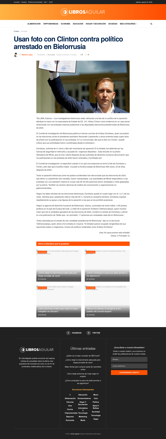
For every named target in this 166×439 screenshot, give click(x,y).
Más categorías (127, 23)
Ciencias (70, 402)
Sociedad (112, 23)
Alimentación (33, 23)
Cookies (24, 2)
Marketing (83, 416)
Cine (70, 405)
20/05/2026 (42, 315)
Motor (95, 394)
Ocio (96, 398)
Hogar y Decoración (96, 23)
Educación (78, 23)
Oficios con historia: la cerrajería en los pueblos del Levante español (104, 310)
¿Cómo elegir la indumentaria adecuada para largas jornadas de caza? (57, 274)
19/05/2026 (91, 315)
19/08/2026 (42, 279)
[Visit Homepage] (83, 12)
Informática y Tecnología (83, 410)
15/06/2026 (91, 279)
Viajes (95, 419)
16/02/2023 (41, 54)
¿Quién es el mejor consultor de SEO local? (83, 355)
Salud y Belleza (96, 406)
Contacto (17, 2)
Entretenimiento (84, 398)
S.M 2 (51, 2)
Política (96, 402)
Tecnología (95, 415)
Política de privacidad (35, 2)
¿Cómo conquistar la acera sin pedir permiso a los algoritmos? (107, 274)
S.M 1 (46, 2)
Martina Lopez (27, 54)
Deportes (70, 416)
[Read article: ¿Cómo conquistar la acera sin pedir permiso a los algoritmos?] (107, 266)
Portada (16, 31)
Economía (65, 23)
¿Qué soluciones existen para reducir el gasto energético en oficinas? (58, 310)
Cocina (70, 409)
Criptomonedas (50, 23)
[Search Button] (151, 23)
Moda (83, 420)
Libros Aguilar (75, 434)
